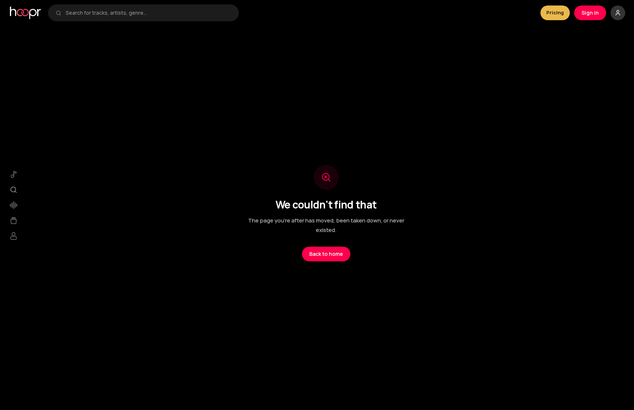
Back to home (326, 253)
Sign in (590, 12)
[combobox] (148, 13)
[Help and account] (618, 13)
